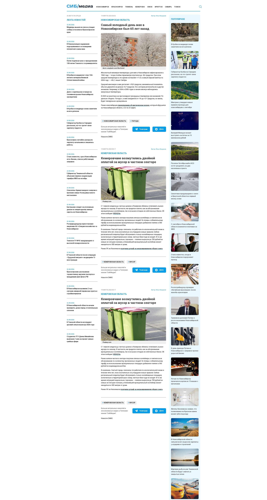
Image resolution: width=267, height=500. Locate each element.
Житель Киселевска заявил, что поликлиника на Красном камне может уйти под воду (184, 411)
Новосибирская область (115, 20)
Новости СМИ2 (107, 137)
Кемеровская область (114, 153)
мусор (132, 262)
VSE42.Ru (116, 214)
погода (135, 121)
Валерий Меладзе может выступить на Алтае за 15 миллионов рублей (181, 135)
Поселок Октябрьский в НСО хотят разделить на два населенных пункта (182, 165)
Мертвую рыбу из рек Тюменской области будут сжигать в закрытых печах (184, 471)
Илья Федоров (161, 16)
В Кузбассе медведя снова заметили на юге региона (182, 45)
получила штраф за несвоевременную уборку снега (141, 249)
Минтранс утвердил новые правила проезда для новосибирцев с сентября (182, 104)
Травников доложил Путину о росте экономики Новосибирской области (184, 320)
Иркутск (158, 7)
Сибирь (168, 7)
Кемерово (140, 7)
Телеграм (143, 129)
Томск (177, 7)
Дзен (161, 129)
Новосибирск (102, 7)
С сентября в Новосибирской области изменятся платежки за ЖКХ (184, 226)
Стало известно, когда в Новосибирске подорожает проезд (182, 257)
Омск (149, 7)
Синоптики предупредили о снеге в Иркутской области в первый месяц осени (184, 196)
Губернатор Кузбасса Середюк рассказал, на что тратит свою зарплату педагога (183, 74)
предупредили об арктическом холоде (133, 105)
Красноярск (117, 7)
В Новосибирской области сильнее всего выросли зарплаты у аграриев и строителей (184, 441)
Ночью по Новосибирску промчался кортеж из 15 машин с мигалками (184, 381)
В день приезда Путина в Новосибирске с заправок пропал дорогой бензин (184, 350)
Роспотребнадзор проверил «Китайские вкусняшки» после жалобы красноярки (183, 289)
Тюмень (129, 7)
